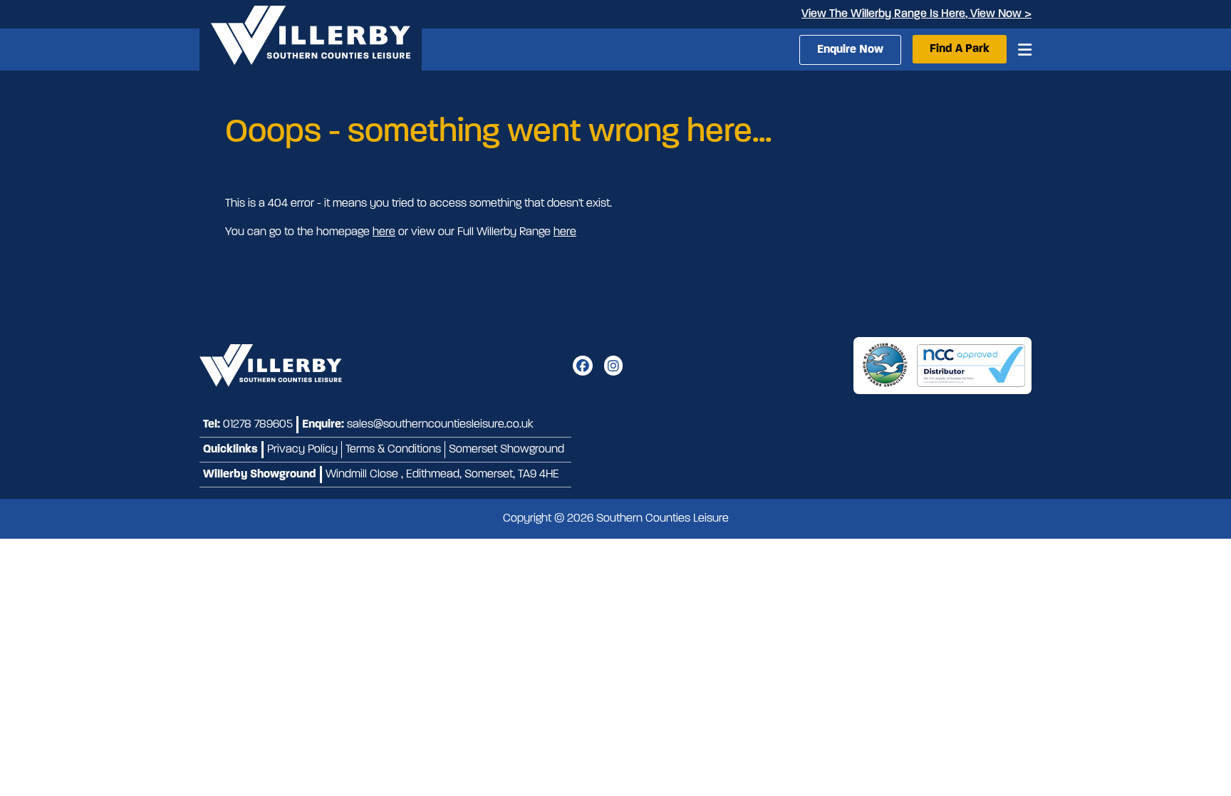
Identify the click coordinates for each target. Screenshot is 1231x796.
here (384, 232)
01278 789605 (258, 424)
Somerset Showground (506, 449)
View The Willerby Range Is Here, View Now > (916, 14)
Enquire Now (850, 50)
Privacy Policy (302, 449)
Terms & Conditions (393, 449)
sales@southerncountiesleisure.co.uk (440, 424)
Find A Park (960, 49)
